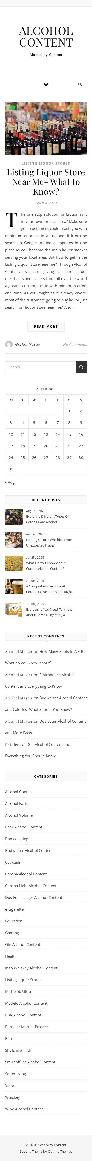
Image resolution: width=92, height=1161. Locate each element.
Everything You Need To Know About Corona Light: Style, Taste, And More (49, 612)
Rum (9, 1038)
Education (13, 920)
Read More (46, 326)
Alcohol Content (19, 791)
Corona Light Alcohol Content (30, 885)
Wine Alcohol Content (24, 1108)
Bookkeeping (16, 838)
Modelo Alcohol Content (26, 1003)
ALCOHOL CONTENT (46, 36)
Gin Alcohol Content (22, 944)
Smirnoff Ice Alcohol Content (30, 1061)
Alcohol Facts (16, 803)
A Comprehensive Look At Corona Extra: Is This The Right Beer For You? (49, 589)
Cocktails (13, 862)
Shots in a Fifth (18, 1050)
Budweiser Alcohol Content (29, 850)
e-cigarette (14, 909)
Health (11, 956)
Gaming (12, 932)
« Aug (10, 482)
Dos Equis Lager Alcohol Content (33, 897)
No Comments (75, 344)
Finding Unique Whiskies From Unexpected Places (49, 542)
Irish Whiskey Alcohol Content (31, 967)
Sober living (15, 1073)
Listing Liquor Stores (46, 163)
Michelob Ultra (18, 991)
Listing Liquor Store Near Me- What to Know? (46, 181)
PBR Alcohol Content (23, 1014)
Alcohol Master (28, 344)
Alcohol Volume (19, 815)
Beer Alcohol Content (23, 826)
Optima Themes (60, 1151)
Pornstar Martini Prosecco (28, 1026)
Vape (9, 1085)
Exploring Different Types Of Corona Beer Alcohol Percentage (47, 519)
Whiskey (12, 1097)
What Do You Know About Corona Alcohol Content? (46, 566)
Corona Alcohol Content (26, 873)
